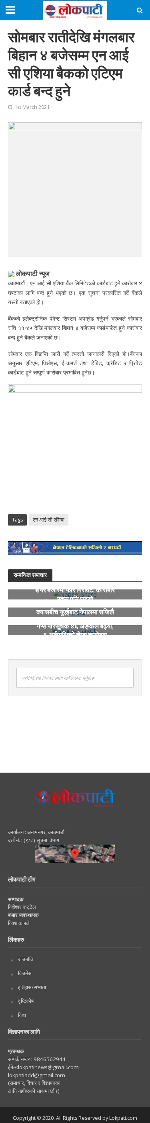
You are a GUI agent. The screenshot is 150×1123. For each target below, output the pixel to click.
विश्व (22, 1015)
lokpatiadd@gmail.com (36, 1075)
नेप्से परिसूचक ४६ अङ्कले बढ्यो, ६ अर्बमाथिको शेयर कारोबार (75, 629)
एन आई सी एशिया (48, 519)
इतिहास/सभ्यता (32, 987)
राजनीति (25, 959)
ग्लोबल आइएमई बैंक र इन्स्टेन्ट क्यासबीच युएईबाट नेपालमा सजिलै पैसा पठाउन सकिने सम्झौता (75, 612)
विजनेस (25, 973)
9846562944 (49, 1059)
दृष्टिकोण (26, 1000)
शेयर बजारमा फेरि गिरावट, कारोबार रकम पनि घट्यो (75, 594)
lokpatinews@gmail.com (48, 1067)
